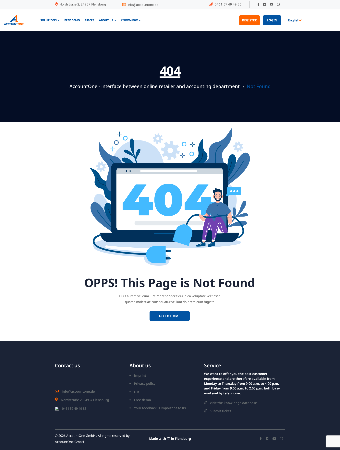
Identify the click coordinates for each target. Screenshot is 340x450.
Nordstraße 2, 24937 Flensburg (82, 4)
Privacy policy (144, 383)
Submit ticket (220, 411)
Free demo (142, 400)
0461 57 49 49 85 (228, 4)
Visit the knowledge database (233, 402)
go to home (169, 316)
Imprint (140, 375)
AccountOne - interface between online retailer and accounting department (154, 86)
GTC (137, 391)
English (293, 20)
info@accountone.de (143, 5)
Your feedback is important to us (160, 408)
